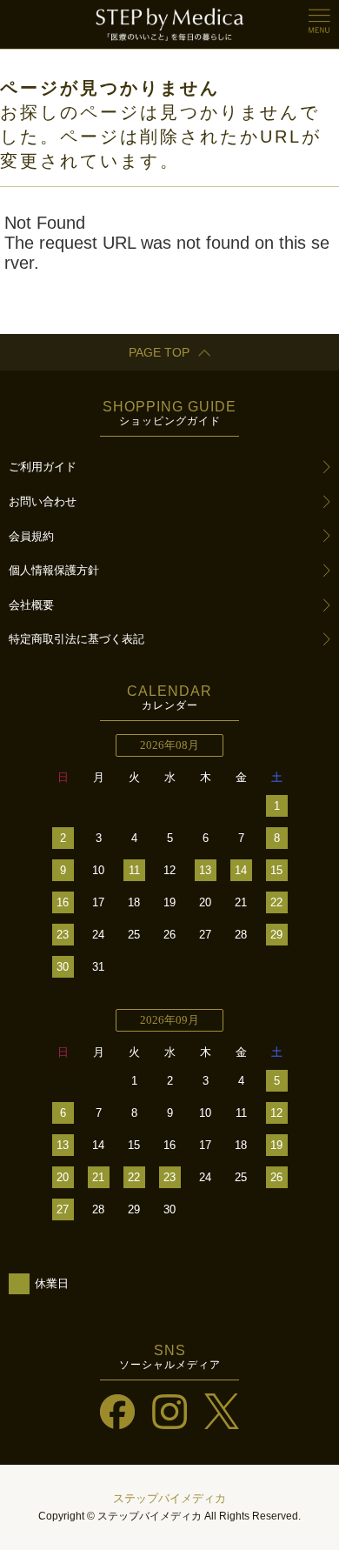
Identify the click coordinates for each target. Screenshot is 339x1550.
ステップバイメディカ (169, 1498)
